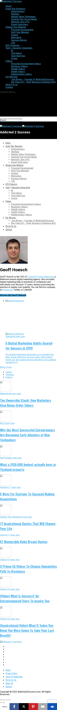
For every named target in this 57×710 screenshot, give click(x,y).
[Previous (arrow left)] (1, 702)
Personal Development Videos (26, 63)
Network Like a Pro (20, 22)
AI (12, 50)
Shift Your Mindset (20, 32)
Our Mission (11, 76)
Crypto (14, 58)
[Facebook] (14, 706)
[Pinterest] (33, 706)
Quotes (14, 35)
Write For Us (12, 84)
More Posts (6, 367)
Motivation (16, 37)
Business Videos (19, 66)
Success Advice (19, 40)
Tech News (16, 53)
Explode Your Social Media (24, 19)
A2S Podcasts (13, 45)
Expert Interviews (19, 24)
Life (13, 42)
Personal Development (22, 29)
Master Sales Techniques (23, 16)
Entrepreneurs (18, 11)
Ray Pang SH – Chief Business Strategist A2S (33, 82)
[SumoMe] (52, 706)
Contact (9, 87)
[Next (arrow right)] (4, 702)
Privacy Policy (11, 673)
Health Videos (18, 71)
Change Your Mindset (16, 27)
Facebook (7, 289)
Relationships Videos (21, 74)
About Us (9, 683)
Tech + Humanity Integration (19, 48)
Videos (9, 61)
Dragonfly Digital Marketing (40, 276)
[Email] (43, 706)
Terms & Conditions (14, 676)
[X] (23, 706)
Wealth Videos (18, 69)
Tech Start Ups (18, 56)
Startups (15, 14)
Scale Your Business (15, 8)
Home (8, 6)
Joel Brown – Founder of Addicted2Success (32, 79)
